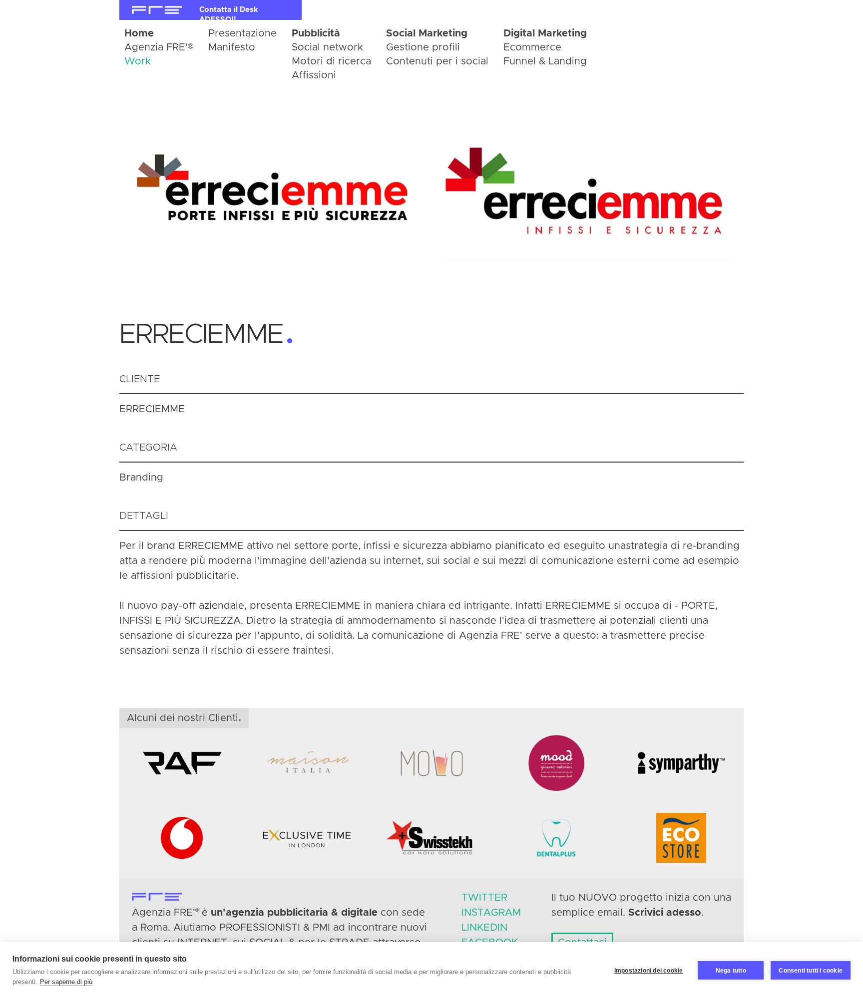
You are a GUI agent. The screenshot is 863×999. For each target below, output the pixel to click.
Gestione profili (423, 47)
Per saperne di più (66, 982)
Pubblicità (316, 33)
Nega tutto (731, 970)
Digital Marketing (545, 33)
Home (139, 33)
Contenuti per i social (437, 61)
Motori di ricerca (331, 61)
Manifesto (231, 47)
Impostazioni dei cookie (648, 970)
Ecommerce (532, 47)
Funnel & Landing (545, 61)
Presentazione (242, 33)
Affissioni (314, 75)
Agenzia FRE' (158, 47)
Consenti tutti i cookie (811, 970)
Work (137, 61)
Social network (327, 47)
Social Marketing (426, 33)
